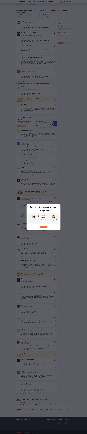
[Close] (59, 205)
